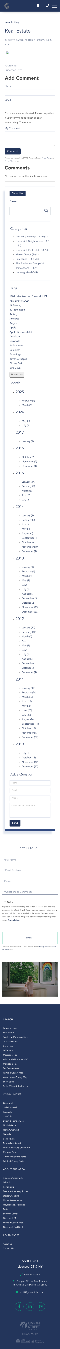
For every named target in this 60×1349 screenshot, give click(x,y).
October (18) (29, 758)
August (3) (27, 659)
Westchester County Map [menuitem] (15, 1077)
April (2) (26, 495)
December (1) (29, 466)
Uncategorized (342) (27, 272)
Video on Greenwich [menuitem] (13, 1178)
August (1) (27, 594)
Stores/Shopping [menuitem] (11, 1196)
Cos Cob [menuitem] (7, 1117)
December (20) (30, 612)
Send (30, 938)
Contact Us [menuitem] (8, 1249)
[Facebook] (19, 1306)
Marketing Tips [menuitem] (10, 1064)
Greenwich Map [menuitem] (10, 1218)
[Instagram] (41, 1306)
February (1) (28, 401)
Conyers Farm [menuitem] (9, 1152)
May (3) (26, 421)
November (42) (30, 762)
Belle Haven (16, 345)
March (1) (27, 405)
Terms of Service (10, 161)
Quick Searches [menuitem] (10, 1042)
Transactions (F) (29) (26, 268)
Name (8, 86)
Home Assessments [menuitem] (12, 1200)
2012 (20, 619)
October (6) (28, 542)
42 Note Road (17, 310)
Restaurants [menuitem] (8, 1187)
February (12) (29, 632)
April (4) (26, 524)
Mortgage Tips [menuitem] (10, 1055)
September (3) (29, 598)
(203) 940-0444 (47, 5)
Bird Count (15, 368)
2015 (20, 473)
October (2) (28, 457)
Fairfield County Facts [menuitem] (13, 1161)
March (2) (27, 636)
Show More (17, 375)
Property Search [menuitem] (10, 1028)
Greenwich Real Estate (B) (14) (32, 250)
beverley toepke (18, 359)
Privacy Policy (46, 158)
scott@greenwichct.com (32, 1292)
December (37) (30, 737)
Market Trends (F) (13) (27, 254)
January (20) (28, 628)
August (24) (28, 719)
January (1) (28, 441)
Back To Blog (12, 22)
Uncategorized (13, 70)
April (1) (26, 641)
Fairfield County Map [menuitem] (13, 1073)
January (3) (28, 515)
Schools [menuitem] (6, 1183)
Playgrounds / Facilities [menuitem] (14, 1205)
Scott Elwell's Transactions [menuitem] (15, 1037)
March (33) (27, 697)
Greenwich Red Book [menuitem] (13, 1227)
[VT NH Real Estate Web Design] (30, 1326)
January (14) (28, 482)
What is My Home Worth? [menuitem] (15, 1060)
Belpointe (15, 350)
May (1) (26, 645)
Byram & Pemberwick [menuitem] (13, 1121)
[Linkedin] (30, 1306)
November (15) (30, 607)
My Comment (12, 128)
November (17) (30, 733)
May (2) (26, 529)
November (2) (29, 462)
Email (8, 100)
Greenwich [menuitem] (8, 1103)
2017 (20, 433)
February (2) (28, 520)
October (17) (29, 728)
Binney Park (16, 363)
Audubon (15, 336)
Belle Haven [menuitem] (9, 1139)
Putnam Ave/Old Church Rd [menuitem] (16, 1148)
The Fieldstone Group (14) (30, 263)
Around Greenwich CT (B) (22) (32, 237)
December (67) (30, 766)
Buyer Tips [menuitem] (8, 1046)
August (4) (27, 533)
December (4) (29, 551)
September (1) (29, 663)
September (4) (29, 538)
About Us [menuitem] (7, 1244)
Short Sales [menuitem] (8, 1082)
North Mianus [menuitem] (9, 1126)
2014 (20, 507)
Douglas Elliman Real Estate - (30, 1283)
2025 (20, 392)
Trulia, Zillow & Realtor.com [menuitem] (16, 1086)
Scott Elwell (15, 40)
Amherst (14, 319)
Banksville (15, 341)
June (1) (26, 585)
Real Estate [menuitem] (8, 1033)
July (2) (26, 425)
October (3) (28, 668)
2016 (20, 448)
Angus (13, 323)
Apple (13, 328)
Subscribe (17, 193)
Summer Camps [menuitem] (10, 1214)
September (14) (30, 724)
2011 (20, 679)
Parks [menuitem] (5, 1209)
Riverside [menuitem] (7, 1112)
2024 (20, 412)
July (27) (26, 715)
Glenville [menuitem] (7, 1134)
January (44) (28, 688)
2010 (20, 744)
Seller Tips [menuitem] (8, 1051)
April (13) (27, 701)
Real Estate (18, 31)
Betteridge (15, 354)
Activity (14, 314)
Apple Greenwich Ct (21, 332)
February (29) (29, 692)
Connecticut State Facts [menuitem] (14, 1157)
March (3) (27, 491)
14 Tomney (16, 305)
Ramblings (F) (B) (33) (27, 259)
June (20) (27, 710)
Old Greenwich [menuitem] (10, 1108)
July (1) (26, 589)
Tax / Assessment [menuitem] (11, 1068)
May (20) (26, 706)
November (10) (30, 547)
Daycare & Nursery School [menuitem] (15, 1192)
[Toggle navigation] (54, 6)
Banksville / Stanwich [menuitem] (13, 1143)
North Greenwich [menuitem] (11, 1130)
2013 (20, 558)
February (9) (28, 486)
